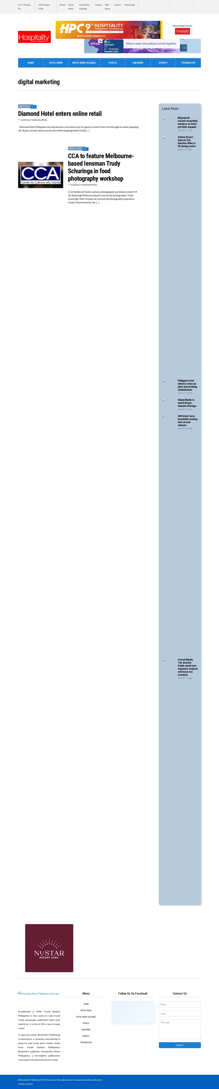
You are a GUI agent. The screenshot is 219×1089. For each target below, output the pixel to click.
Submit (180, 1045)
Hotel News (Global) (84, 62)
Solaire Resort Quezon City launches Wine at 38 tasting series (187, 142)
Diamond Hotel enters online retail (60, 113)
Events (118, 5)
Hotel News (56, 62)
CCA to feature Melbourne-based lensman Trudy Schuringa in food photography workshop (101, 167)
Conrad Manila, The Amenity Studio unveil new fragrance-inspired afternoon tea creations (188, 667)
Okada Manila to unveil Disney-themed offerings (187, 402)
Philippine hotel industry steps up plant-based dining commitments (187, 385)
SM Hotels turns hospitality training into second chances (188, 421)
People (98, 5)
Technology (129, 5)
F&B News (138, 62)
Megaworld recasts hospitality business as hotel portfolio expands (188, 122)
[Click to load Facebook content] (133, 1012)
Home (62, 5)
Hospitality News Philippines (34, 120)
